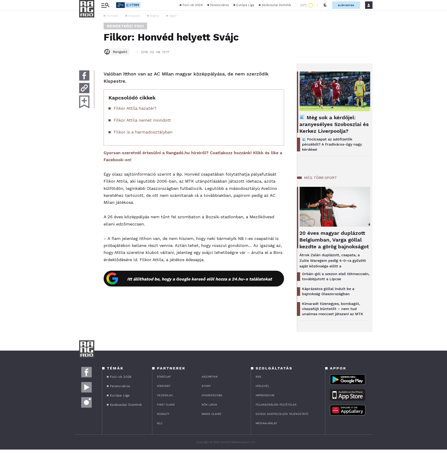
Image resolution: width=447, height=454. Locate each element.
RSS (258, 376)
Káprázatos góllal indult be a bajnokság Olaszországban (328, 291)
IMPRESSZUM (265, 395)
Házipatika (210, 376)
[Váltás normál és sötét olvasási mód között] (325, 5)
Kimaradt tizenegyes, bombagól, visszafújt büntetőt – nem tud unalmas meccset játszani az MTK (332, 308)
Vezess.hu (165, 395)
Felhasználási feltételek (276, 404)
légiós (154, 15)
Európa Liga (245, 5)
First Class (166, 404)
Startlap (164, 376)
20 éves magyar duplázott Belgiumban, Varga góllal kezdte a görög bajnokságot (334, 239)
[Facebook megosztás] (84, 75)
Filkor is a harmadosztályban (143, 132)
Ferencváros (219, 5)
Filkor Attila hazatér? (135, 108)
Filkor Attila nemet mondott (142, 120)
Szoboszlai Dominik (276, 5)
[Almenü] (105, 5)
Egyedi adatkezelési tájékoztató (282, 414)
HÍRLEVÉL (262, 386)
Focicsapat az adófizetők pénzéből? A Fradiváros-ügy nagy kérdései (332, 144)
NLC (160, 423)
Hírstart (163, 386)
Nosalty (163, 414)
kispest (134, 15)
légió (173, 15)
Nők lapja (209, 404)
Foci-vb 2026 (193, 5)
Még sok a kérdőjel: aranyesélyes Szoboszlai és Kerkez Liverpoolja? (334, 124)
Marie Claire (211, 414)
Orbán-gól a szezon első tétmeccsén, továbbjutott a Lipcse (335, 276)
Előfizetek (346, 5)
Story (206, 386)
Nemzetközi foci (125, 26)
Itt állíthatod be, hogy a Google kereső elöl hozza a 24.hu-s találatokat (199, 278)
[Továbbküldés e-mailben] (84, 88)
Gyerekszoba (212, 395)
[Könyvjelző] (84, 102)
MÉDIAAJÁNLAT (266, 423)
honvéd (112, 15)
